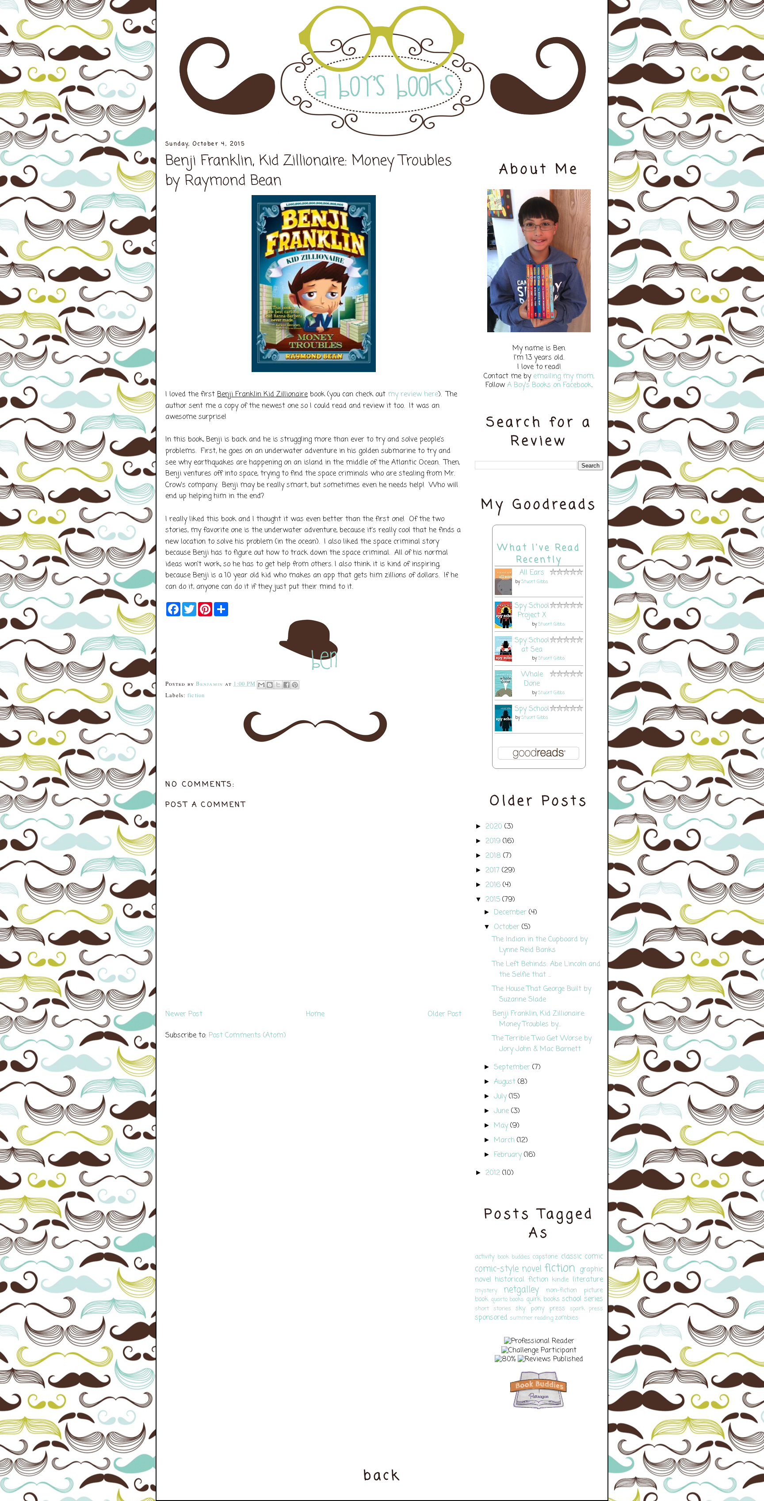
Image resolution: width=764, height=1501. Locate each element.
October (507, 927)
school (571, 1299)
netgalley (521, 1289)
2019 (492, 841)
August (505, 1082)
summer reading (531, 1318)
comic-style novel (508, 1269)
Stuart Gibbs (534, 582)
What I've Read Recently (539, 553)
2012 (492, 1173)
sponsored (491, 1318)
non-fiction (561, 1290)
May (501, 1126)
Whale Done (532, 679)
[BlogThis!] (269, 684)
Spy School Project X (532, 611)
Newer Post (183, 1014)
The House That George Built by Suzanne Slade (542, 994)
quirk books (543, 1299)
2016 (492, 885)
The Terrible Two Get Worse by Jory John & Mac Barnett (542, 1044)
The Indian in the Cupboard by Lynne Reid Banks (540, 945)
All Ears (532, 573)
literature (588, 1280)
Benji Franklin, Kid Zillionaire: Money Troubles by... (539, 1019)
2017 (492, 870)
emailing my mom (563, 376)
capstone (545, 1257)
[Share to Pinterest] (294, 684)
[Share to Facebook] (286, 684)
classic (571, 1256)
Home (315, 1014)
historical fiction (521, 1280)
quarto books (507, 1299)
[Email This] (261, 684)
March (504, 1140)
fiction (196, 695)
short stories (493, 1309)
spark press (586, 1309)
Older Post (445, 1014)
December (510, 912)
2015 (492, 899)
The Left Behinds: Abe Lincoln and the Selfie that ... (546, 969)
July (500, 1096)
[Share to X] (278, 684)
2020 (493, 827)
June (501, 1111)
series (593, 1299)
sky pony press (540, 1308)
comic (593, 1256)
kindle (560, 1280)
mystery (486, 1290)
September (512, 1067)
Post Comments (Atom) (247, 1035)
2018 (493, 856)
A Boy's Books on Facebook (549, 385)
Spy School (532, 709)
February (508, 1155)
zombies (566, 1318)
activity (485, 1257)
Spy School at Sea (532, 645)
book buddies (513, 1257)
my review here (413, 394)
